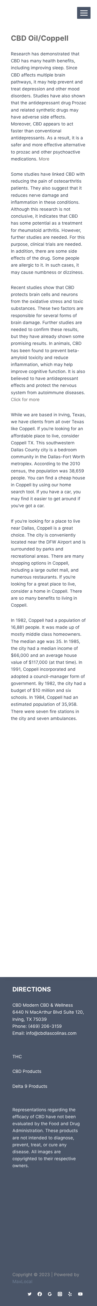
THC (17, 1056)
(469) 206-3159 (45, 1026)
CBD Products (26, 1071)
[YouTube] (80, 1294)
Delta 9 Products (29, 1086)
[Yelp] (70, 1294)
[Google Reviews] (50, 1294)
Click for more (25, 399)
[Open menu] (84, 13)
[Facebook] (39, 1294)
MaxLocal (22, 1281)
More (44, 159)
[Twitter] (29, 1294)
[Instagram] (60, 1294)
